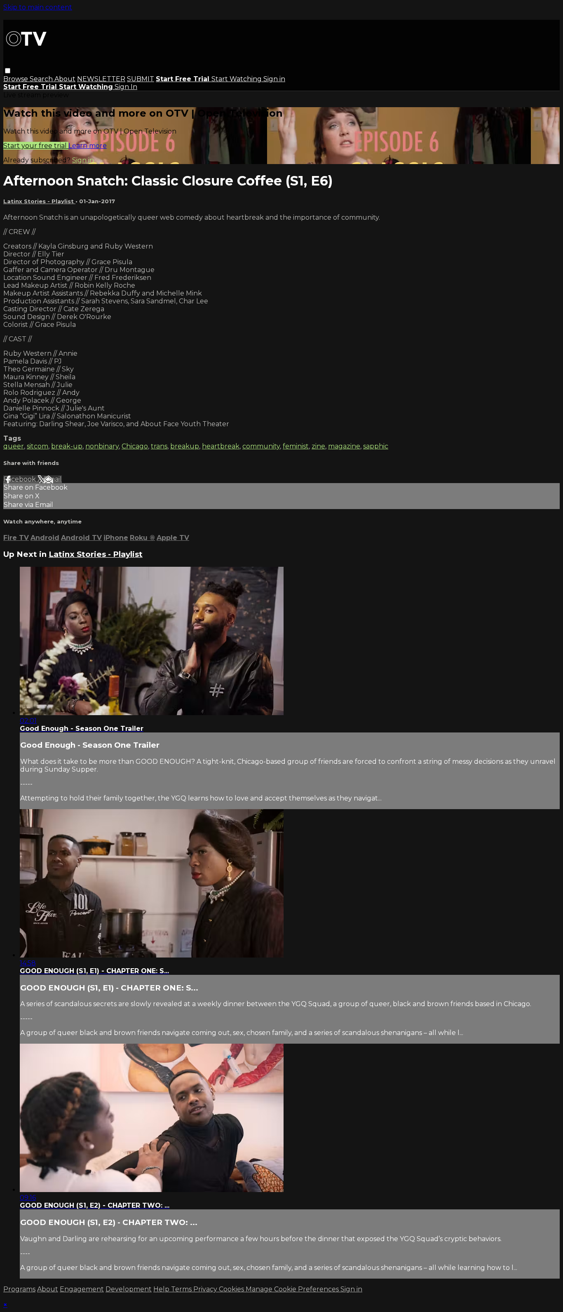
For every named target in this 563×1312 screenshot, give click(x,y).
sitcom (37, 446)
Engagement (82, 1289)
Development (129, 1289)
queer (13, 446)
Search (42, 79)
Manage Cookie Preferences (293, 1289)
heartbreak (220, 446)
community (261, 446)
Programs (19, 1289)
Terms (182, 1289)
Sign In (126, 87)
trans (159, 446)
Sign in (274, 79)
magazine (344, 446)
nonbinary (102, 446)
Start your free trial (35, 146)
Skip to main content (37, 7)
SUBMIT (140, 79)
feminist (296, 446)
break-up (66, 446)
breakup (184, 446)
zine (318, 446)
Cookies (232, 1289)
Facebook (20, 479)
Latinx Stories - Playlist (39, 201)
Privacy (206, 1289)
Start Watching (237, 79)
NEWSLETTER (101, 79)
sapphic (375, 446)
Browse (16, 79)
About (64, 79)
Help (162, 1289)
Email (53, 479)
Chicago (135, 446)
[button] (7, 70)
